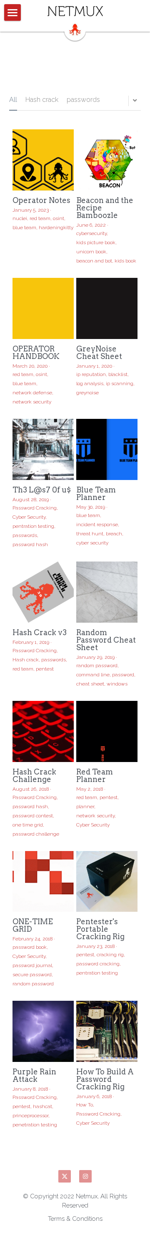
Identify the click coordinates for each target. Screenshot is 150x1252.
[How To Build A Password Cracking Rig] (107, 1031)
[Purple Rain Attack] (43, 1031)
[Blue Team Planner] (107, 449)
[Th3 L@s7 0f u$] (43, 449)
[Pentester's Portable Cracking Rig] (107, 881)
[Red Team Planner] (107, 731)
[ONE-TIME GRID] (43, 881)
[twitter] (64, 1176)
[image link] (75, 11)
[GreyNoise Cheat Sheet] (107, 308)
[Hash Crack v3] (43, 592)
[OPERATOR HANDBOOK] (43, 308)
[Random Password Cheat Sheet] (107, 592)
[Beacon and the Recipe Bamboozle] (107, 160)
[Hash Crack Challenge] (43, 731)
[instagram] (85, 1176)
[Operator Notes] (43, 160)
